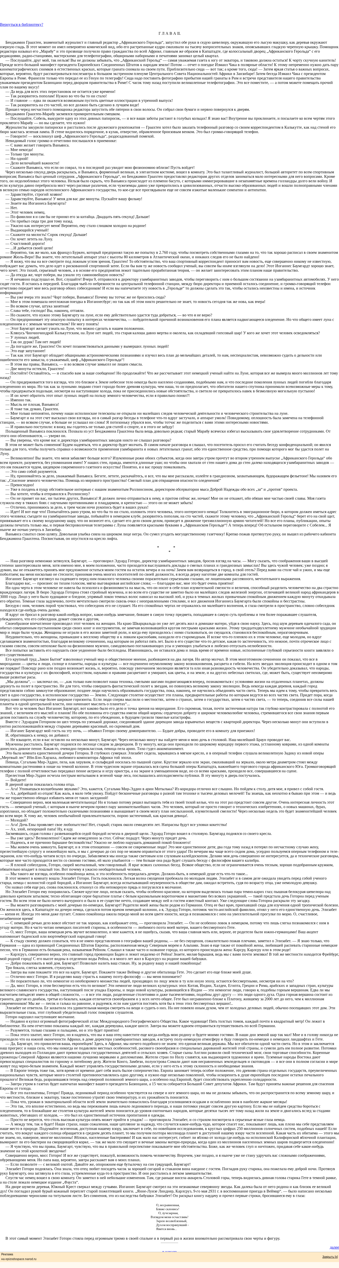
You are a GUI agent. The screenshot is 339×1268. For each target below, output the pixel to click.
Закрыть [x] (330, 1257)
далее (334, 1247)
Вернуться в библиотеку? (21, 24)
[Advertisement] (169, 11)
